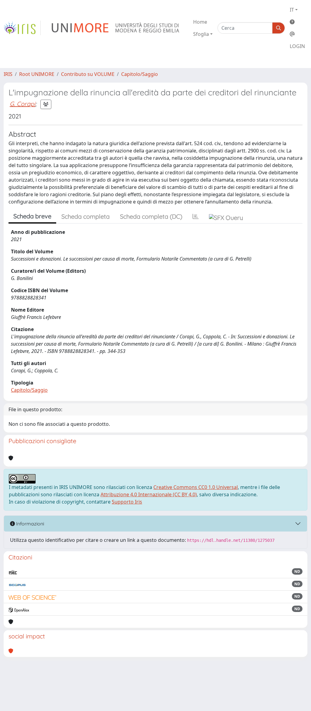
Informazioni (29, 524)
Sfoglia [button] (201, 34)
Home (200, 22)
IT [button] (292, 9)
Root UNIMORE (36, 74)
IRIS (8, 74)
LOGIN (297, 46)
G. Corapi (22, 104)
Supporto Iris (127, 501)
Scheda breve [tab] (32, 216)
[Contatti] (297, 34)
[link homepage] (22, 28)
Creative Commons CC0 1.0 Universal (195, 487)
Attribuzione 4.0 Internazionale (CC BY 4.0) (149, 494)
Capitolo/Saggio (139, 74)
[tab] (195, 216)
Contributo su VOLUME (87, 74)
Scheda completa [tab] (85, 216)
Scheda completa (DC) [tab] (151, 216)
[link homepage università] (116, 28)
